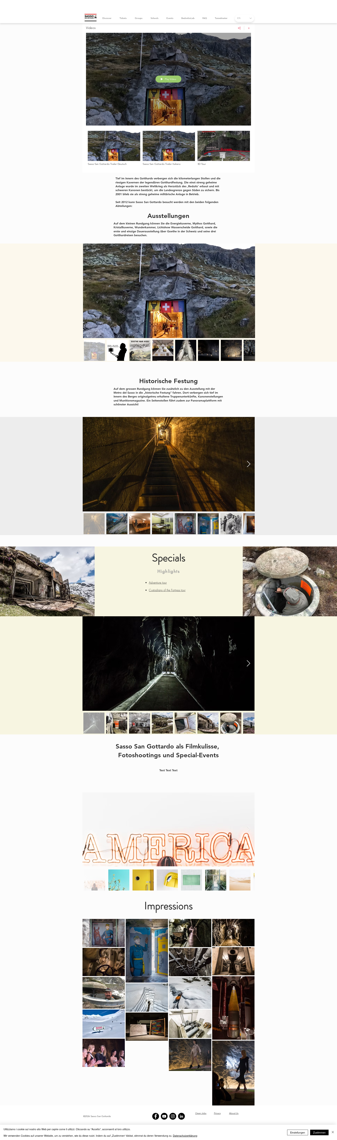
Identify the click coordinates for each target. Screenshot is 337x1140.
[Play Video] (114, 148)
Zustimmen (319, 1132)
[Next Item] (249, 290)
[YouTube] (164, 1116)
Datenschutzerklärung (185, 1135)
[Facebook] (155, 1116)
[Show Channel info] (247, 28)
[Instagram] (172, 1116)
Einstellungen (297, 1132)
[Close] (333, 1132)
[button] (123, 18)
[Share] (239, 28)
